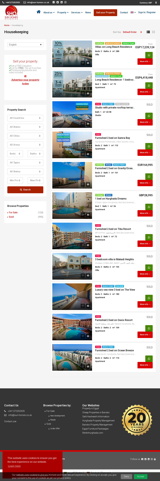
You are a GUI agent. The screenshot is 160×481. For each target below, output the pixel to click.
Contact (124, 12)
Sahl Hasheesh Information (95, 416)
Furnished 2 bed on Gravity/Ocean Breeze (119, 168)
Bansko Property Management (97, 424)
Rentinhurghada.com (92, 433)
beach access (102, 76)
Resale (108, 165)
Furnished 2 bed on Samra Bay (112, 137)
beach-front (108, 104)
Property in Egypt (90, 408)
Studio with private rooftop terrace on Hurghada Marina (127, 107)
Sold (98, 104)
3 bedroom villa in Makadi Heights (114, 259)
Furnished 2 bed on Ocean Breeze (114, 350)
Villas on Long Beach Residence (113, 46)
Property (61, 12)
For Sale (99, 43)
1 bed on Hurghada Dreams (111, 198)
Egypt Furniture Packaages (95, 428)
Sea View (119, 286)
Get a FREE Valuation (21, 66)
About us (47, 12)
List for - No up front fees (26, 68)
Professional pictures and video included (23, 71)
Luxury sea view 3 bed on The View (115, 289)
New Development (113, 43)
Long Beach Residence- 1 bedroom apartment (121, 79)
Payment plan (128, 43)
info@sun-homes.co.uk (20, 415)
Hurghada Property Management (98, 420)
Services (75, 12)
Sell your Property (105, 12)
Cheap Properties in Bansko (96, 412)
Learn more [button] (14, 466)
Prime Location (122, 104)
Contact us (9, 421)
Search (27, 189)
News (88, 12)
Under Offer (55, 428)
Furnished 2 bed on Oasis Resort (113, 320)
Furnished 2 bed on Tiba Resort (113, 229)
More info (144, 61)
